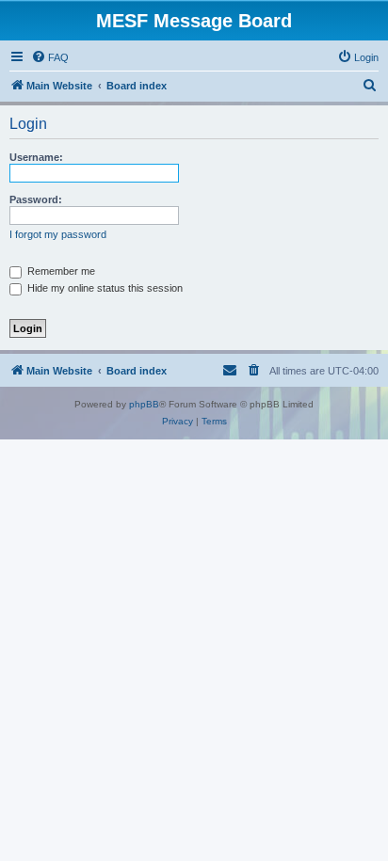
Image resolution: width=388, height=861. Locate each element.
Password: (35, 199)
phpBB (144, 404)
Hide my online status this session (103, 288)
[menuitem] (50, 57)
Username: (36, 157)
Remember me (59, 271)
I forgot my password (57, 234)
